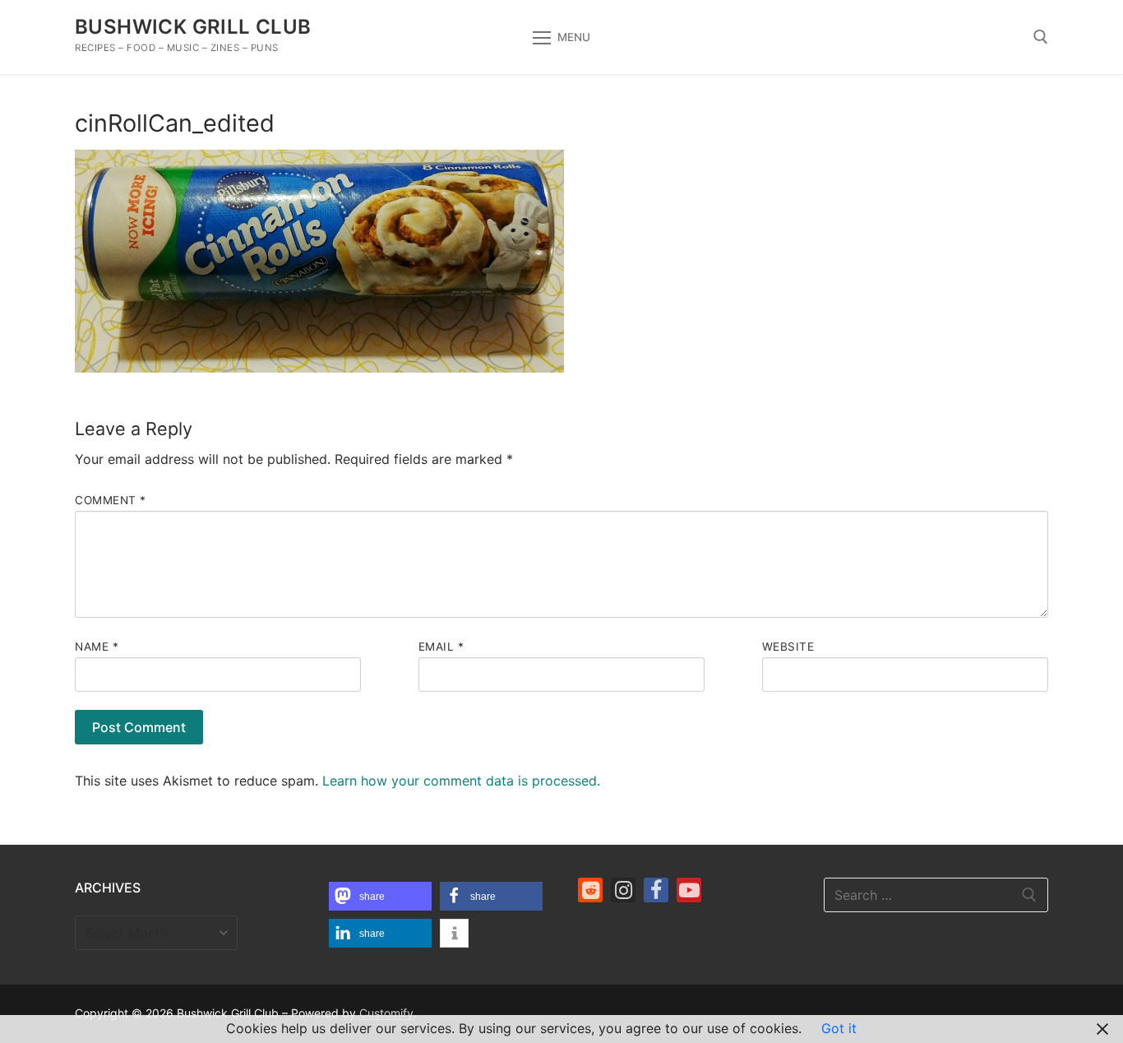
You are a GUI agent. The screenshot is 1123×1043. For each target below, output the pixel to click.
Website (788, 646)
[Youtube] (689, 890)
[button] (380, 896)
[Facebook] (656, 890)
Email (441, 646)
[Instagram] (623, 890)
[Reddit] (590, 890)
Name (96, 646)
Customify (386, 1013)
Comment (110, 500)
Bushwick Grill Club (193, 27)
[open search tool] (1040, 37)
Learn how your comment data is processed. (461, 780)
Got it (839, 1028)
